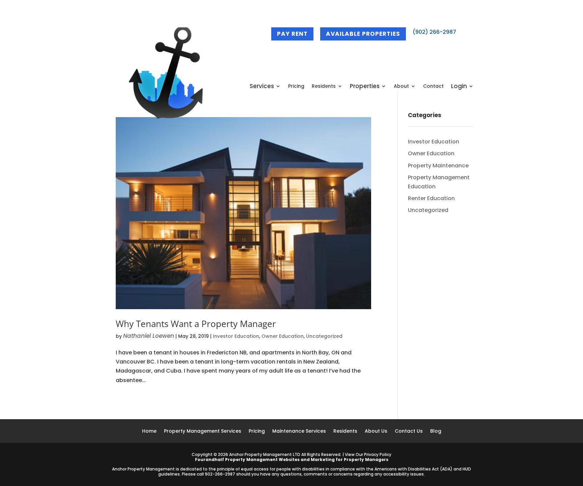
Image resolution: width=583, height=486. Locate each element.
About (401, 86)
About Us (376, 431)
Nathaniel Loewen (148, 336)
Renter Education (431, 198)
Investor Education (236, 336)
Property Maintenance (438, 165)
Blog (435, 431)
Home (149, 431)
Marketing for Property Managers (349, 459)
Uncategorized (324, 336)
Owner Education (282, 336)
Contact (433, 86)
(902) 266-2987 (434, 32)
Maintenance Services (299, 431)
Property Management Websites (262, 459)
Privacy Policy (377, 454)
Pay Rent (292, 34)
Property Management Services (202, 431)
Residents (324, 86)
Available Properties (363, 34)
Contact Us (409, 431)
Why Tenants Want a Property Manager (196, 324)
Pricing (296, 86)
